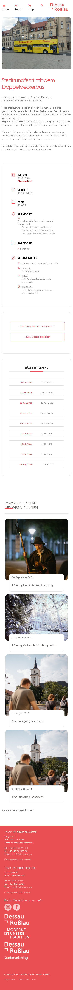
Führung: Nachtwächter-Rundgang (32, 585)
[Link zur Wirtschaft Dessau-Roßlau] (35, 933)
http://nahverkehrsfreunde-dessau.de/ (37, 291)
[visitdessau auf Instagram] (8, 907)
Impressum (9, 979)
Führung (25, 248)
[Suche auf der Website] (42, 5)
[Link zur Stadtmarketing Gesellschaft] (35, 951)
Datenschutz (23, 979)
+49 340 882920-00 (18, 848)
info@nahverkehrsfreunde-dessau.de (37, 280)
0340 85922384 (30, 271)
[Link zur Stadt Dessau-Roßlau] (35, 919)
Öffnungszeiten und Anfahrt (17, 859)
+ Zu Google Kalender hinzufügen (36, 326)
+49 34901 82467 (16, 880)
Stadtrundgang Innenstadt (27, 721)
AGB (34, 979)
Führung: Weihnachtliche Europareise (34, 645)
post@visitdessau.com (22, 854)
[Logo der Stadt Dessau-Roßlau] (59, 10)
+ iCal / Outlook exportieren (37, 337)
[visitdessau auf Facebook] (16, 907)
